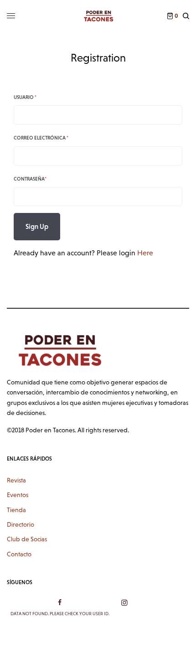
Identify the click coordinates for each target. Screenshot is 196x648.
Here (145, 253)
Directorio (20, 524)
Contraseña (30, 178)
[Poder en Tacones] (98, 16)
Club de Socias (27, 539)
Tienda (16, 509)
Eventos (17, 494)
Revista (16, 480)
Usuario (25, 97)
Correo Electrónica (41, 137)
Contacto (19, 554)
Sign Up (37, 226)
